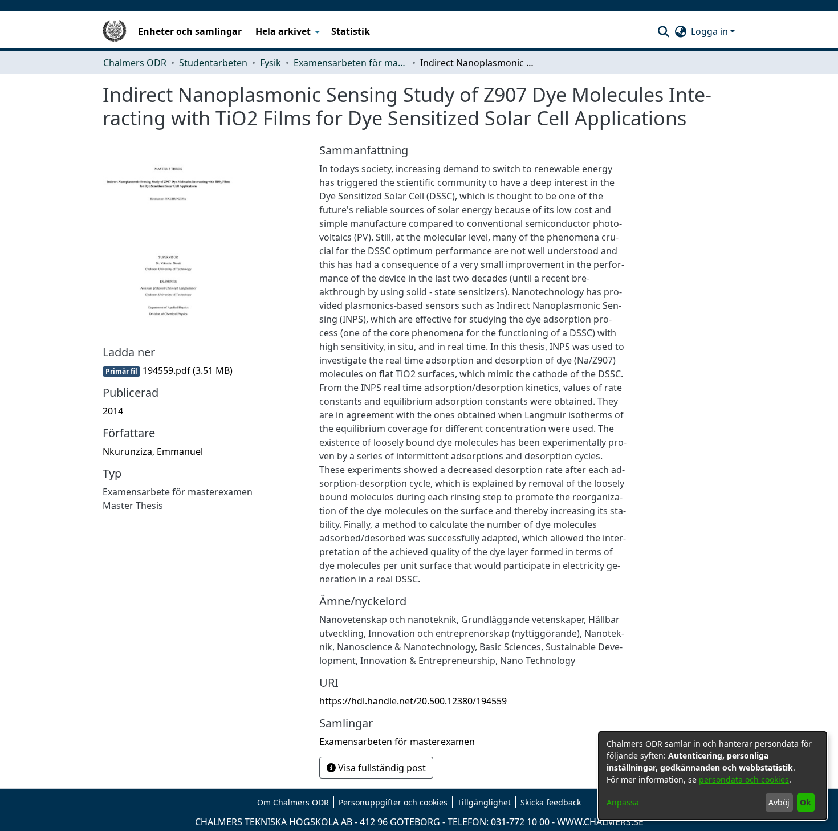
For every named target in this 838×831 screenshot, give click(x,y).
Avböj (779, 802)
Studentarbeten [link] (213, 62)
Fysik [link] (270, 62)
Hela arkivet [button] (283, 31)
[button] (663, 31)
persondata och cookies (744, 779)
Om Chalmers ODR (293, 802)
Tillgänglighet (484, 802)
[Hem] (115, 31)
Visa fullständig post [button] (381, 767)
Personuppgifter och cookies (393, 802)
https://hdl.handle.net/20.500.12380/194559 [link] (413, 701)
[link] (168, 370)
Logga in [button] (710, 31)
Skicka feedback (550, 802)
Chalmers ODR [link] (134, 62)
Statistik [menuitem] (350, 31)
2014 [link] (113, 411)
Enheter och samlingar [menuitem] (190, 31)
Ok (805, 802)
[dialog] (713, 776)
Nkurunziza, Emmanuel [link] (153, 451)
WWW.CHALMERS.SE (600, 822)
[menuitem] (286, 31)
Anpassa (623, 802)
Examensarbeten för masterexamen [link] (351, 62)
